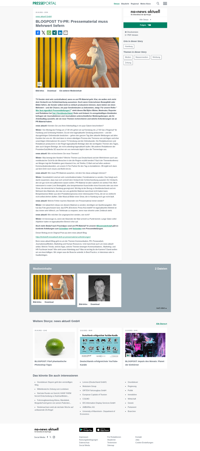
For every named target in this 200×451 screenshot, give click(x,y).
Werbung (156, 57)
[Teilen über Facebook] (38, 32)
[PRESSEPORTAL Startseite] (44, 3)
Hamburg (129, 46)
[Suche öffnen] (158, 3)
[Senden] (65, 32)
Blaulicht (125, 4)
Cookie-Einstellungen (144, 443)
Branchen (132, 411)
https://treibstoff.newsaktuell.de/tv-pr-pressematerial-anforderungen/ (63, 237)
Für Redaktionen (114, 437)
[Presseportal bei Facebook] (46, 437)
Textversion (112, 443)
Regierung (132, 386)
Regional (135, 4)
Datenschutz (84, 443)
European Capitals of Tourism (95, 395)
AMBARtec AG (89, 407)
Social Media (84, 445)
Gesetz (131, 403)
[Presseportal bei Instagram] (53, 437)
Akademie (111, 440)
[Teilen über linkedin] (60, 32)
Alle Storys (144, 20)
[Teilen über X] (43, 32)
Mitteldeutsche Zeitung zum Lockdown (53, 389)
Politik (130, 390)
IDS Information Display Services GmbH (99, 403)
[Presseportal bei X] (49, 437)
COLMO (86, 399)
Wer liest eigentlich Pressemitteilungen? (53, 110)
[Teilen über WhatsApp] (49, 32)
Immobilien (132, 395)
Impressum (83, 437)
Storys (117, 4)
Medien (128, 57)
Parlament (132, 407)
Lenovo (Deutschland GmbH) (94, 382)
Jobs (137, 440)
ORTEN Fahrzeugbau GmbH (94, 390)
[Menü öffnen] (165, 3)
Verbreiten (77, 229)
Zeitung (128, 63)
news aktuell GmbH (44, 16)
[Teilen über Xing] (54, 32)
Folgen (143, 25)
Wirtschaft (132, 399)
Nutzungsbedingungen (88, 440)
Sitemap (110, 445)
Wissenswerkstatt (104, 226)
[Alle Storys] (145, 15)
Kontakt (138, 437)
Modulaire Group (89, 386)
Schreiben (63, 229)
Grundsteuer (133, 382)
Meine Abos (145, 4)
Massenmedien (142, 57)
